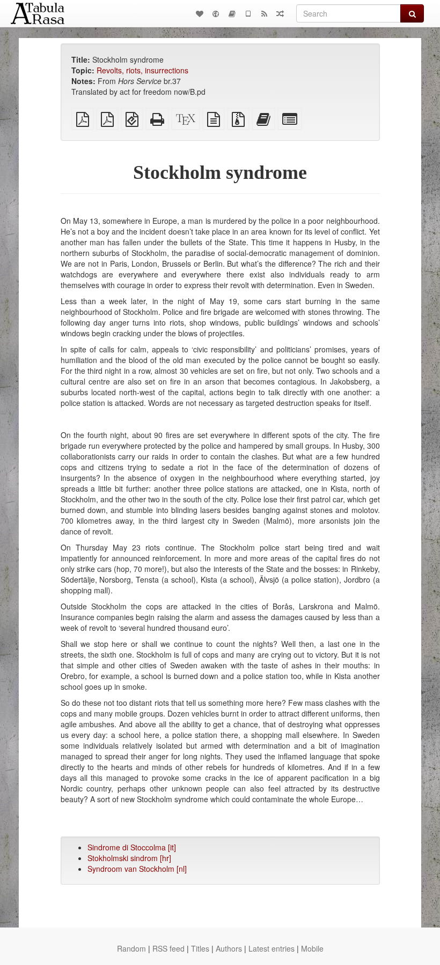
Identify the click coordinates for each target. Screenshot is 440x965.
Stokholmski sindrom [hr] (129, 858)
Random (131, 948)
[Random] (280, 13)
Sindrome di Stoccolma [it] (131, 847)
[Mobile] (248, 13)
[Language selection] (216, 13)
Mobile (312, 948)
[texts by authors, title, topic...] (200, 13)
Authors (229, 948)
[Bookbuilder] (232, 13)
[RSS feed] (264, 13)
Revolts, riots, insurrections (142, 70)
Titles (200, 948)
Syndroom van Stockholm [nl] (137, 868)
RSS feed (168, 948)
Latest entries (271, 948)
